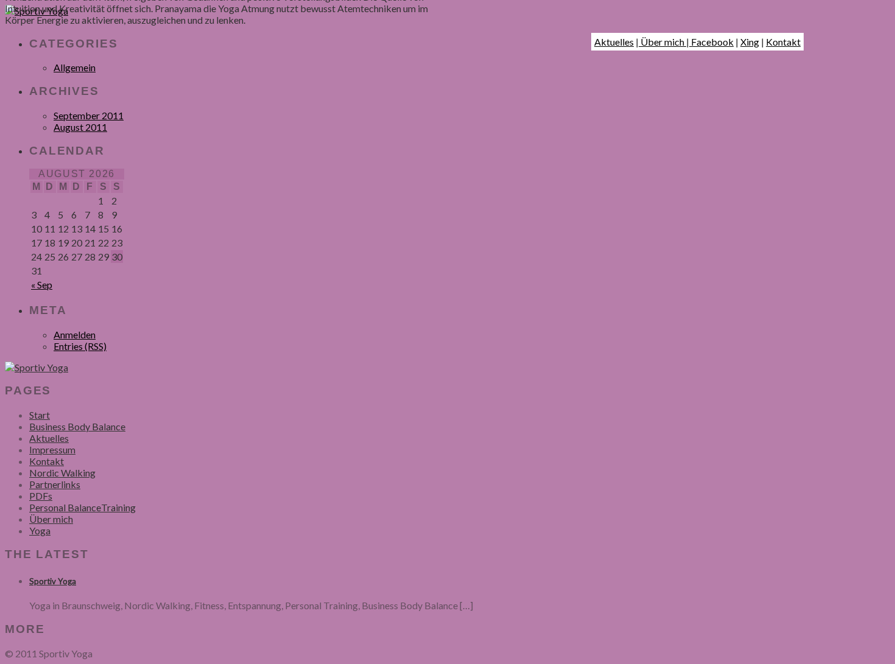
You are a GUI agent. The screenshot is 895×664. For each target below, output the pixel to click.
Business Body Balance (77, 426)
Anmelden (75, 334)
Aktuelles (614, 41)
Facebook (711, 41)
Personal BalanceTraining (82, 507)
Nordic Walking (62, 472)
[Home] (36, 367)
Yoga (40, 530)
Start (39, 415)
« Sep (41, 284)
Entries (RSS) (80, 346)
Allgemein (75, 67)
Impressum (52, 449)
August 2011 (80, 127)
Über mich (662, 41)
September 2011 (89, 115)
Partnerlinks (54, 484)
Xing (749, 41)
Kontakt (783, 41)
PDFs (40, 495)
